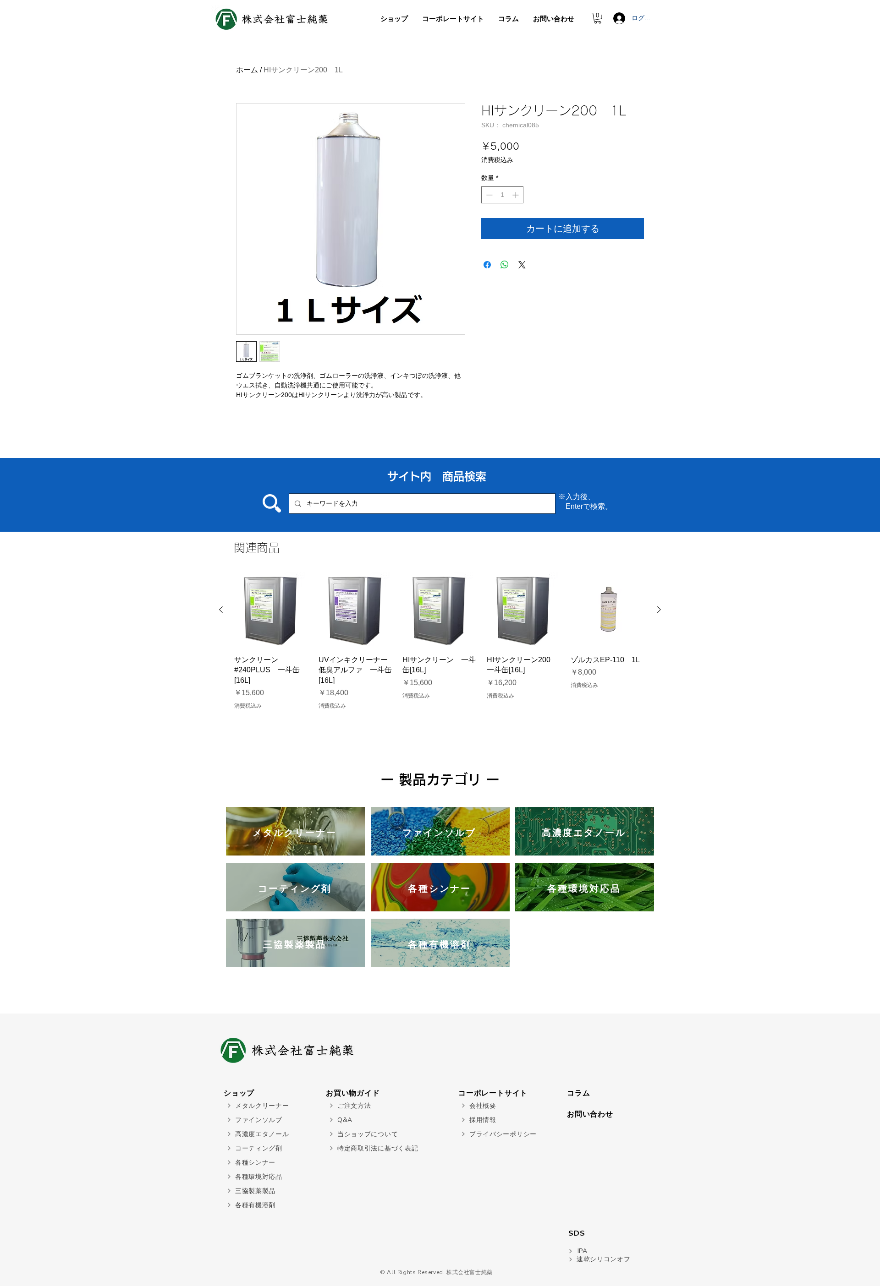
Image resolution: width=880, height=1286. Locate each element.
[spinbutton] (502, 195)
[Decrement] (488, 195)
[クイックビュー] (271, 610)
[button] (597, 18)
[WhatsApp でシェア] (504, 264)
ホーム (247, 70)
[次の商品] (659, 609)
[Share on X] (522, 264)
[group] (440, 641)
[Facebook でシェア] (487, 264)
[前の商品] (220, 609)
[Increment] (516, 195)
